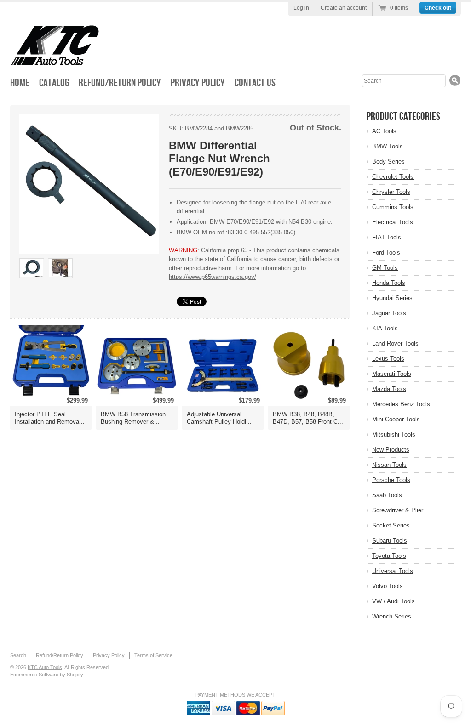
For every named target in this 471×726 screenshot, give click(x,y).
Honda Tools (388, 282)
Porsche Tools (391, 479)
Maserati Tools (391, 373)
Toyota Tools (389, 555)
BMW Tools (387, 146)
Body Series (388, 161)
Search (18, 655)
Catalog (54, 83)
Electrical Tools (392, 222)
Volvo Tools (387, 586)
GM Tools (385, 267)
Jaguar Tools (389, 313)
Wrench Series (391, 616)
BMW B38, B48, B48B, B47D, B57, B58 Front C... (308, 418)
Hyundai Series (392, 298)
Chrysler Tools (391, 191)
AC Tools (384, 131)
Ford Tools (386, 252)
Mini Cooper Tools (396, 419)
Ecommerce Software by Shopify (46, 674)
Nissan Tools (389, 464)
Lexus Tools (388, 358)
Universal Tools (392, 570)
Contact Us (255, 83)
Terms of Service (153, 655)
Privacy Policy (198, 83)
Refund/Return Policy (120, 83)
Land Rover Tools (395, 343)
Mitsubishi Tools (393, 434)
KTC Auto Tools (45, 667)
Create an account (344, 8)
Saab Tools (387, 495)
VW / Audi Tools (393, 601)
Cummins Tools (393, 207)
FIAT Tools (386, 237)
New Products (390, 449)
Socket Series (391, 525)
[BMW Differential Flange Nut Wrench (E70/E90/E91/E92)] (89, 184)
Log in (301, 8)
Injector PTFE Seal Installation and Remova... (50, 418)
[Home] (55, 59)
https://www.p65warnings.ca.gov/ (212, 276)
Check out (438, 8)
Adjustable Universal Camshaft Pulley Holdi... (219, 418)
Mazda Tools (389, 389)
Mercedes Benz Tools (401, 404)
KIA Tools (385, 328)
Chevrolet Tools (393, 176)
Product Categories (403, 116)
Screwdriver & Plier (397, 510)
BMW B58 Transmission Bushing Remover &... (133, 418)
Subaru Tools (389, 540)
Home (19, 83)
